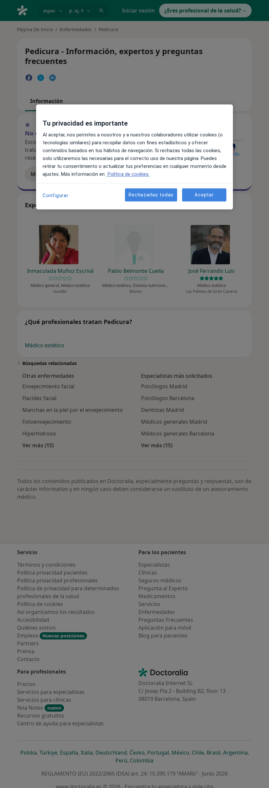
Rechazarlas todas (151, 195)
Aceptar (204, 195)
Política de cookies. (128, 174)
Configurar (56, 196)
